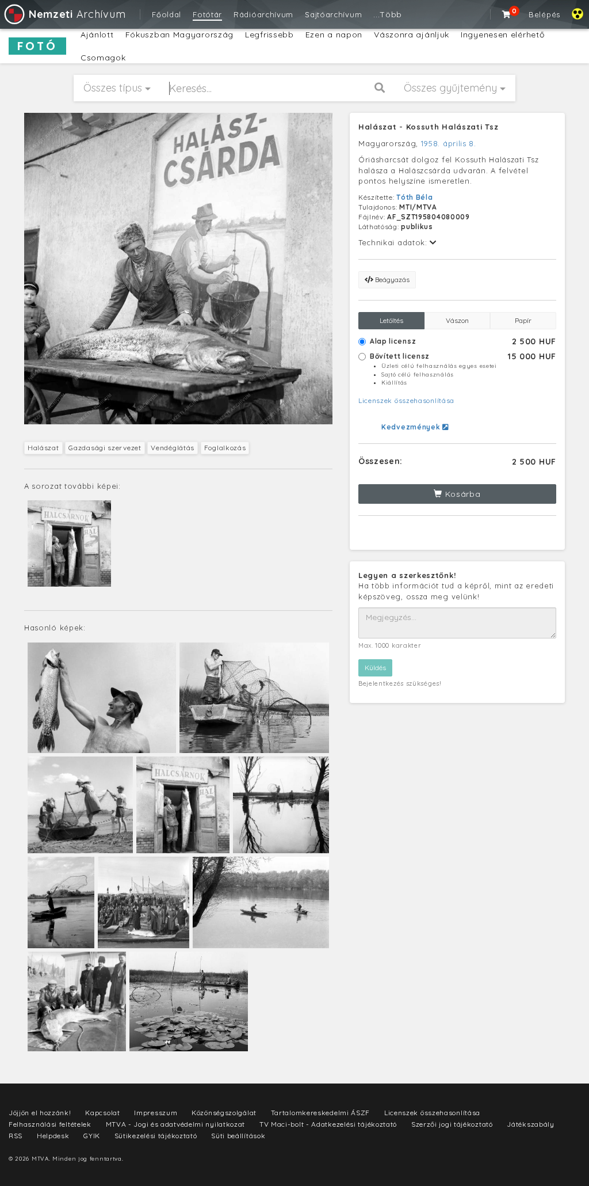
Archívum (77, 14)
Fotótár (207, 14)
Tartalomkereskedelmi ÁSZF (320, 1112)
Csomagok (103, 57)
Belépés (544, 14)
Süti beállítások (238, 1135)
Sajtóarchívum (333, 14)
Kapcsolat (102, 1112)
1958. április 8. (448, 143)
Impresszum (155, 1112)
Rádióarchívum (263, 14)
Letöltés (391, 320)
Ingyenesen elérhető (502, 34)
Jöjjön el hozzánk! (40, 1112)
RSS (15, 1135)
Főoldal (166, 14)
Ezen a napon (333, 34)
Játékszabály (530, 1124)
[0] (506, 14)
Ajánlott (97, 34)
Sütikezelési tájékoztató (155, 1135)
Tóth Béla (414, 197)
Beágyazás (391, 279)
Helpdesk (53, 1135)
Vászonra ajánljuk (411, 34)
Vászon (457, 320)
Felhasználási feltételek (50, 1124)
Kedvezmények (411, 427)
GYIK (91, 1135)
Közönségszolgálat (224, 1112)
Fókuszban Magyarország (179, 34)
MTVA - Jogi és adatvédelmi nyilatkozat (176, 1124)
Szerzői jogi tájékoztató (452, 1124)
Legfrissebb (269, 34)
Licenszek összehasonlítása (406, 400)
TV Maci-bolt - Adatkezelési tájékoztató (328, 1124)
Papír (523, 320)
